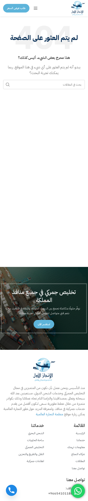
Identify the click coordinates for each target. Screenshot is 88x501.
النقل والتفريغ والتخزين (31, 454)
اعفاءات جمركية (35, 461)
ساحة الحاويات (35, 440)
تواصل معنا (78, 468)
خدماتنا (81, 440)
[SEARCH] (7, 84)
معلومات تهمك (76, 447)
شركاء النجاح (78, 454)
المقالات (80, 461)
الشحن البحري (36, 433)
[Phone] (11, 490)
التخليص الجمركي (34, 447)
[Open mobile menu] (36, 8)
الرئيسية (80, 433)
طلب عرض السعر (16, 8)
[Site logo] (78, 8)
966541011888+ (61, 493)
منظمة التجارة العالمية (49, 414)
